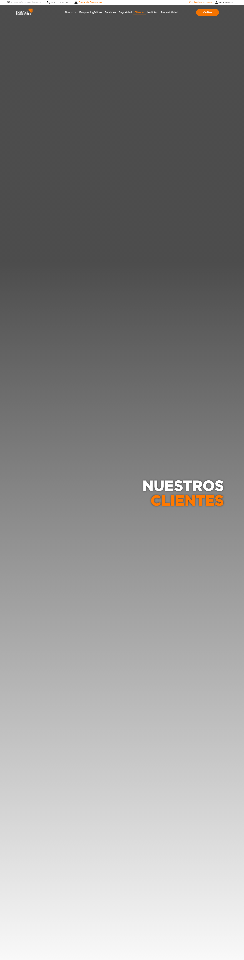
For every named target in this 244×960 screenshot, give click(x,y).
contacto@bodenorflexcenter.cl (27, 2)
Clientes (140, 12)
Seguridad (125, 12)
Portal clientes (225, 3)
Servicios (110, 12)
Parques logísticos (90, 12)
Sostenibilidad (169, 12)
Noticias (152, 12)
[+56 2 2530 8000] (48, 2)
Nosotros (70, 12)
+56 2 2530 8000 (61, 2)
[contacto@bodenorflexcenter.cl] (8, 2)
